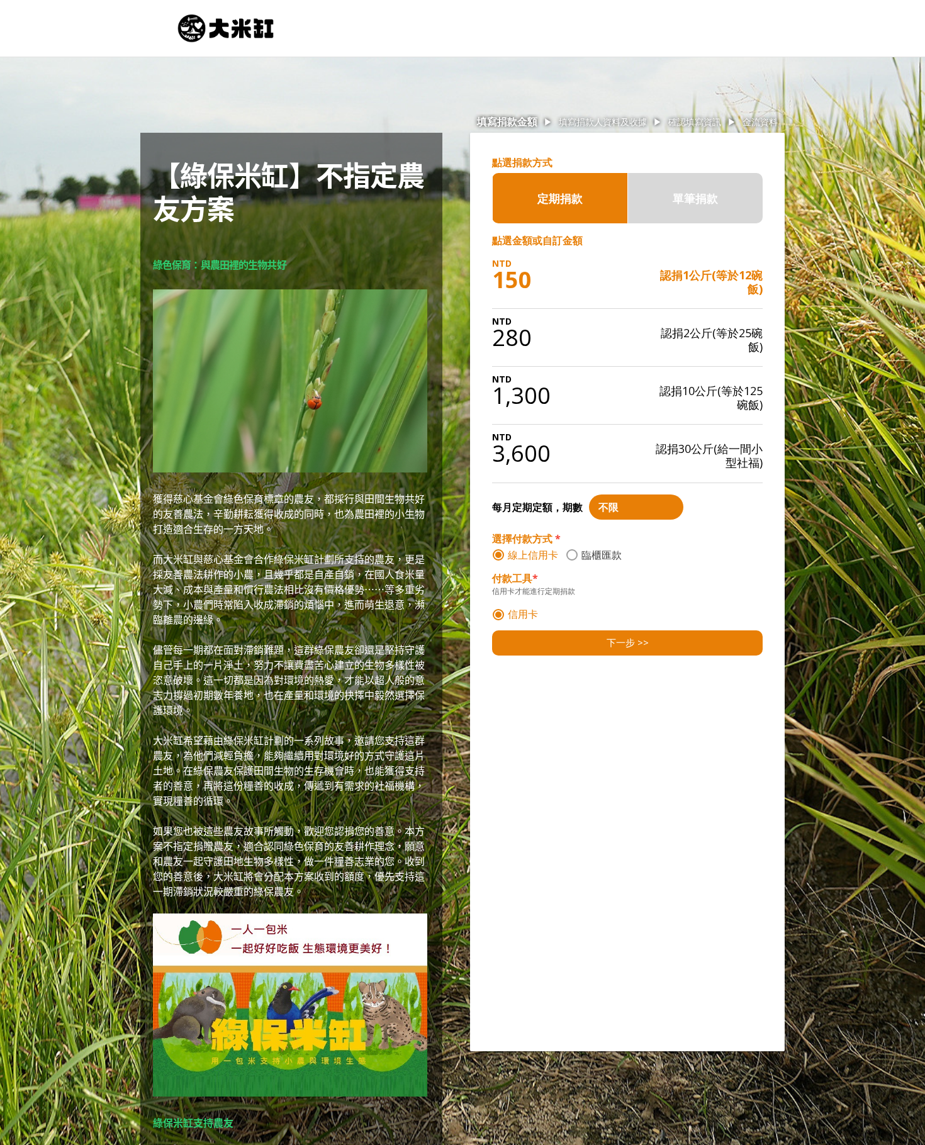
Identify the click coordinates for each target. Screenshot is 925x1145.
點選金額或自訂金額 (537, 240)
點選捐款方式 (522, 162)
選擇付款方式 (526, 538)
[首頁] (225, 28)
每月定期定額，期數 (537, 507)
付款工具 (515, 579)
